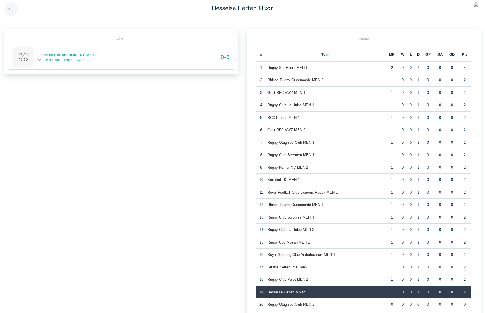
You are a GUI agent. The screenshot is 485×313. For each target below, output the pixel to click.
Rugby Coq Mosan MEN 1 (288, 242)
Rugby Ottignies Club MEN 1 (290, 142)
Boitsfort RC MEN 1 (283, 180)
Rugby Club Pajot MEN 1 (287, 279)
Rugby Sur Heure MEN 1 (287, 68)
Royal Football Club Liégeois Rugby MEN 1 (302, 192)
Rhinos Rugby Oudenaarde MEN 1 (295, 205)
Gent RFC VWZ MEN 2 (286, 130)
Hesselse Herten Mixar (286, 292)
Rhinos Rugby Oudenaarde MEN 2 (295, 80)
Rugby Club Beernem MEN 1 (290, 155)
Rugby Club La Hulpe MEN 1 (290, 105)
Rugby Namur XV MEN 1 (287, 167)
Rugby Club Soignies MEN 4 (290, 217)
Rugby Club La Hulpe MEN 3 (290, 230)
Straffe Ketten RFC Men (287, 267)
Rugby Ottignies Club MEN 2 (290, 304)
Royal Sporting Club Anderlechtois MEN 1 (301, 254)
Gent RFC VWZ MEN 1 (286, 93)
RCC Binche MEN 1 (283, 117)
